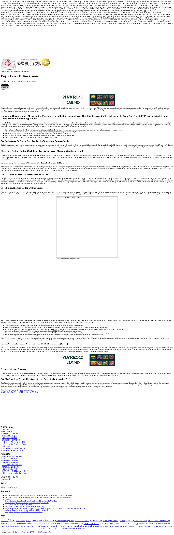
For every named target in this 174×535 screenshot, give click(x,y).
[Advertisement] (87, 41)
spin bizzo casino (78, 528)
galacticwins (4, 528)
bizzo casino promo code (109, 523)
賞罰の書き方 (7, 446)
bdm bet (158, 521)
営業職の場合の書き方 (10, 467)
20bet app (28, 521)
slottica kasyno (67, 528)
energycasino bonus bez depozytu (30, 526)
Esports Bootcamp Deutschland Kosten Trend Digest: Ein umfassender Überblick (31, 501)
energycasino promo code (134, 526)
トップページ (7, 429)
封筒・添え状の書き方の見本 (12, 450)
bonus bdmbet (123, 523)
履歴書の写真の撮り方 (10, 433)
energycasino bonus (11, 526)
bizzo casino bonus (62, 523)
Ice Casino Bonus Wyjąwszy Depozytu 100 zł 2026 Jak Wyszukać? (26, 510)
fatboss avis (161, 526)
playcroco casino (38, 528)
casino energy (132, 523)
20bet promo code (140, 521)
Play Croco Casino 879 (30, 81)
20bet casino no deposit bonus (82, 521)
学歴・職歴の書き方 (9, 436)
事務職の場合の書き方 (10, 463)
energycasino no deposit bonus (104, 526)
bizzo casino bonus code (76, 523)
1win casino (4, 521)
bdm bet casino (26, 523)
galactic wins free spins (13, 528)
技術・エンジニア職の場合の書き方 (15, 473)
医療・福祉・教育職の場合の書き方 (15, 471)
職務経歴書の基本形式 (10, 460)
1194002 (7, 499)
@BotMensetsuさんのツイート (11, 487)
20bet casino (49, 520)
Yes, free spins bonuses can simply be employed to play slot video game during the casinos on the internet (38, 495)
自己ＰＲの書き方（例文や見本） (14, 444)
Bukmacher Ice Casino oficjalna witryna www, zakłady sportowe (25, 506)
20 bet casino (20, 521)
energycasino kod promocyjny (79, 526)
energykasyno (153, 526)
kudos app (22, 528)
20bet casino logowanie (65, 521)
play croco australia (29, 528)
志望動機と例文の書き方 (11, 440)
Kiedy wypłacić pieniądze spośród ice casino (19, 504)
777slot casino (151, 521)
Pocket (3, 89)
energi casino (161, 523)
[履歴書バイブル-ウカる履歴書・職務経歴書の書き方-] (25, 70)
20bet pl (129, 520)
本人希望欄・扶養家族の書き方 (13, 448)
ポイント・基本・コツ (10, 458)
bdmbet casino (15, 523)
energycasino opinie (121, 526)
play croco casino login (48, 528)
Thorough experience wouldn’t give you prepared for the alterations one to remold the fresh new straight (38, 497)
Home (8, 71)
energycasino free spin (53, 526)
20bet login (107, 521)
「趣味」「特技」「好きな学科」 (14, 442)
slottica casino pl (58, 528)
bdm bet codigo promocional (38, 523)
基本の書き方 (7, 431)
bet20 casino (49, 524)
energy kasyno (143, 526)
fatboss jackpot (168, 526)
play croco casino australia (25, 390)
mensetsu (17, 81)
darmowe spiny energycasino (148, 523)
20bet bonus (37, 521)
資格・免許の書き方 (9, 438)
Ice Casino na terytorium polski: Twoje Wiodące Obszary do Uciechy (27, 503)
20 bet (11, 520)
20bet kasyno (96, 520)
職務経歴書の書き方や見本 (12, 456)
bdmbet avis (4, 523)
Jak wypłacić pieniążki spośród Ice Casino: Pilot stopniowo (23, 512)
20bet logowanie (118, 521)
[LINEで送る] (5, 88)
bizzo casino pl (91, 523)
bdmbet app (165, 521)
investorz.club (6, 479)
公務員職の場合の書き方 (11, 469)
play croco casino (10, 390)
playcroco (123, 194)
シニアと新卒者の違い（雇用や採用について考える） (20, 392)
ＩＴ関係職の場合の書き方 (12, 465)
